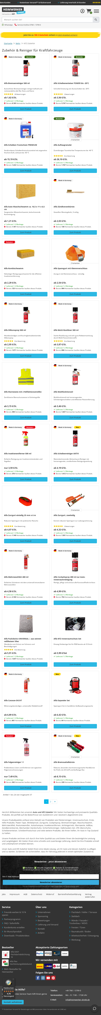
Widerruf (50, 894)
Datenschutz (36, 894)
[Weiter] (55, 801)
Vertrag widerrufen (90, 895)
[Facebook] (38, 978)
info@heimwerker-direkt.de (77, 999)
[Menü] (13, 979)
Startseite (8, 43)
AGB (25, 894)
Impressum (15, 894)
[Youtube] (48, 978)
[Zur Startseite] (14, 11)
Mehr (18, 43)
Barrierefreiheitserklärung (69, 894)
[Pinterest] (53, 978)
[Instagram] (43, 978)
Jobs (4, 894)
